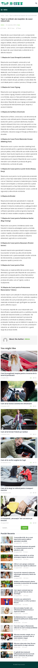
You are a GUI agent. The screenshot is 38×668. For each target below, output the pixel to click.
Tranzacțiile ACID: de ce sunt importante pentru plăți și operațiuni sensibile (23, 539)
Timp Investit (21, 664)
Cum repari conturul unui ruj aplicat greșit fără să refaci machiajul (23, 591)
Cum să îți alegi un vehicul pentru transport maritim (17, 489)
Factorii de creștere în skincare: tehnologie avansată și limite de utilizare (25, 574)
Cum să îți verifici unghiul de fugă (13, 460)
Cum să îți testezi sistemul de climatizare (16, 404)
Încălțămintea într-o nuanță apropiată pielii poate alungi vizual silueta (25, 618)
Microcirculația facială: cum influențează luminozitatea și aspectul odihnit (23, 609)
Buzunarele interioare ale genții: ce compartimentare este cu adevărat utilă (24, 548)
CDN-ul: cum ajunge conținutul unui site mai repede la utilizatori (25, 565)
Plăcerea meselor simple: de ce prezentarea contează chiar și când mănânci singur (24, 636)
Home (2, 15)
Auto (7, 15)
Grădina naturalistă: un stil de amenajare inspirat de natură (24, 556)
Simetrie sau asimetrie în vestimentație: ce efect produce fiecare (25, 600)
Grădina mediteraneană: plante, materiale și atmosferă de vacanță (25, 582)
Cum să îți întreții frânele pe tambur (14, 432)
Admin (2, 25)
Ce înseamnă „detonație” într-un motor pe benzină (16, 519)
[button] (4, 10)
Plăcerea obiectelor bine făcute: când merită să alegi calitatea (25, 644)
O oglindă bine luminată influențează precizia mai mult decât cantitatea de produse (24, 653)
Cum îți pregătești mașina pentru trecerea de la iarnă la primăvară (19, 374)
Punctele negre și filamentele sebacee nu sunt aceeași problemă (25, 627)
